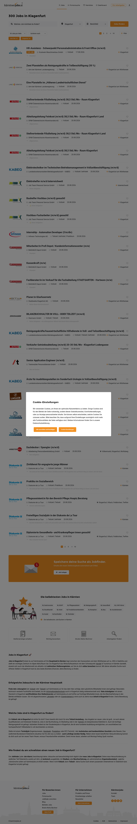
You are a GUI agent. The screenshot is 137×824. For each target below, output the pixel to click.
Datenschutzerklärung (41, 423)
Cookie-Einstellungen (67, 429)
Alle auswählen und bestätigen (45, 429)
